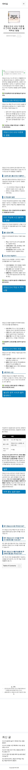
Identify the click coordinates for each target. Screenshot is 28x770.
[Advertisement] (14, 54)
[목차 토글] (18, 566)
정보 (14, 686)
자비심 (5, 4)
